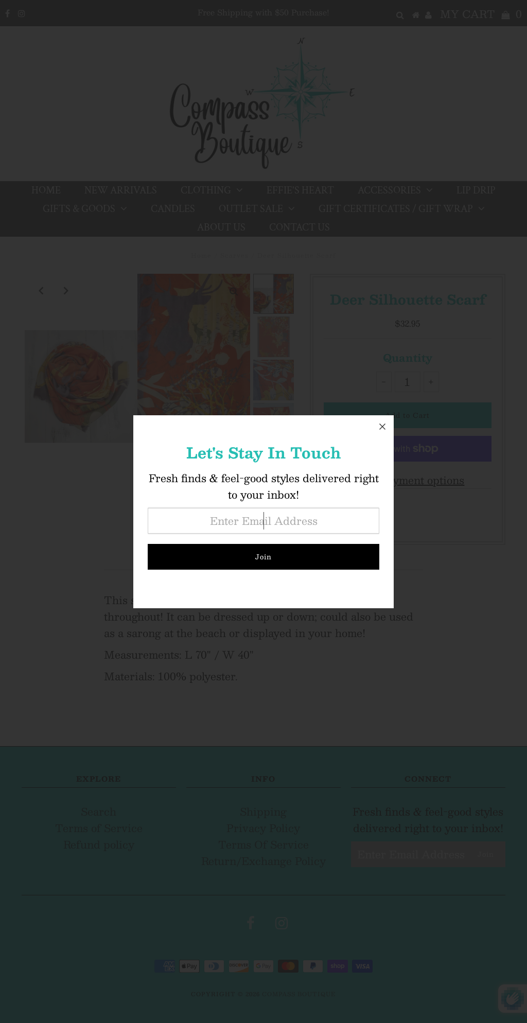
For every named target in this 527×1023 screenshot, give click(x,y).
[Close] (382, 426)
